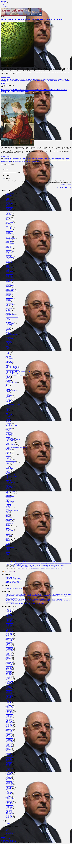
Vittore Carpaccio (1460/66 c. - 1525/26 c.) (21, 161)
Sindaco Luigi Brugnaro (58, 80)
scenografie (8, 516)
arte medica (8, 272)
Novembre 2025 (9, 620)
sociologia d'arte (9, 529)
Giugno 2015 (9, 778)
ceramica (8, 329)
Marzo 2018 (9, 736)
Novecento (8, 473)
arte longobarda (9, 271)
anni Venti (8, 214)
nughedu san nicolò (10, 475)
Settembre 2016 (9, 759)
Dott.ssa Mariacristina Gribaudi (34, 160)
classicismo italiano (10, 336)
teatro (7, 542)
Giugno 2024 (9, 642)
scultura (8, 518)
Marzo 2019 (9, 721)
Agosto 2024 (9, 639)
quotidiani (8, 505)
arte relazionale (9, 290)
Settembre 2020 (9, 698)
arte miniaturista (9, 276)
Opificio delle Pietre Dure (12, 476)
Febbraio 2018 (9, 738)
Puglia (7, 500)
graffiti (7, 391)
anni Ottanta (9, 208)
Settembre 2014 (9, 789)
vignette (8, 555)
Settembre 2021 (9, 683)
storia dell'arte (21, 160)
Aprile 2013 (9, 811)
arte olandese (9, 281)
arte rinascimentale (10, 291)
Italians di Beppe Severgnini (12, 581)
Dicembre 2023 (9, 649)
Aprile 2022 (9, 674)
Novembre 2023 (9, 650)
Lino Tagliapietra (21, 80)
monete (7, 452)
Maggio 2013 (9, 810)
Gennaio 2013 (9, 815)
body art (8, 315)
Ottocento (8, 478)
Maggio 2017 (9, 749)
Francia (7, 377)
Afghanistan (9, 195)
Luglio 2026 (9, 610)
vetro (66, 80)
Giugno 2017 (9, 748)
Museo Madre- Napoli (11, 461)
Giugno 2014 (9, 793)
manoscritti (8, 432)
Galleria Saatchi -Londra (11, 382)
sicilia (7, 528)
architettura (8, 221)
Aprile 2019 (9, 720)
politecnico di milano (10, 491)
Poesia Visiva (9, 490)
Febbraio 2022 (9, 677)
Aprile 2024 (9, 644)
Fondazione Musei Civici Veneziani (49, 160)
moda (7, 448)
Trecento (8, 545)
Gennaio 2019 (9, 724)
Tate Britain (8, 540)
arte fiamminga (9, 256)
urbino (7, 550)
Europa (7, 353)
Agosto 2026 (9, 609)
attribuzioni (8, 306)
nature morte (9, 467)
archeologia (8, 219)
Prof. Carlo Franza (48, 80)
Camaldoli (8, 319)
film (7, 365)
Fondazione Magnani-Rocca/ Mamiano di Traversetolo (18, 371)
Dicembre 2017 (9, 740)
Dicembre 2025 (9, 619)
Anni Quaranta (9, 209)
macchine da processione (11, 425)
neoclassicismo (9, 468)
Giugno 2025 (9, 626)
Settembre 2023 (9, 653)
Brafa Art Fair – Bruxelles (12, 317)
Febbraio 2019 (9, 722)
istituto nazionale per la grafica (13, 404)
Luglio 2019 (9, 716)
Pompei (8, 495)
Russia (7, 514)
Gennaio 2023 (9, 663)
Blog (4, 4)
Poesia (7, 488)
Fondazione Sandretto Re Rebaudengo (14, 375)
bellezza (24, 158)
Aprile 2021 (9, 690)
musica (7, 463)
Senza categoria (9, 523)
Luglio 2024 (9, 640)
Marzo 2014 (9, 797)
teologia (8, 543)
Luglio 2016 (9, 762)
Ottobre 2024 (9, 637)
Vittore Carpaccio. (36, 161)
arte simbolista (9, 298)
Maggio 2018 (9, 734)
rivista (7, 512)
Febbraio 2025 (9, 631)
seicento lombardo (10, 521)
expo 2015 (8, 356)
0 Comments (3, 83)
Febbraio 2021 (9, 692)
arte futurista (9, 261)
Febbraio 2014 (9, 798)
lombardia (8, 420)
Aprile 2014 (9, 796)
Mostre (44, 79)
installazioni (8, 400)
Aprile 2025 (9, 629)
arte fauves (8, 255)
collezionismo (9, 337)
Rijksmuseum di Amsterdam (12, 510)
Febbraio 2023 (9, 662)
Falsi (7, 357)
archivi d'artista (9, 222)
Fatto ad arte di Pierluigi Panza (13, 578)
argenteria (11, 227)
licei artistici (8, 415)
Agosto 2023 (9, 654)
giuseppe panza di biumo (11, 390)
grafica (7, 392)
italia (41, 79)
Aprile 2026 (9, 614)
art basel (8, 223)
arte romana (8, 293)
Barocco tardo (9, 308)
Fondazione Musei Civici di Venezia (9, 80)
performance (9, 483)
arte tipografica (9, 303)
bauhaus (8, 309)
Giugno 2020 (9, 702)
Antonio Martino (10, 577)
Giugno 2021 (9, 687)
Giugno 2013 (9, 808)
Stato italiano (60, 79)
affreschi (8, 194)
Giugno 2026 (9, 611)
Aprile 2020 (9, 705)
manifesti (8, 430)
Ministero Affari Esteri (11, 444)
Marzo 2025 (9, 630)
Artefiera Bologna (10, 304)
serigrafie (8, 524)
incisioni (11, 358)
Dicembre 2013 (9, 801)
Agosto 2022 (9, 669)
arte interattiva (9, 267)
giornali (8, 389)
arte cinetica (11, 243)
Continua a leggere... (5, 77)
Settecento (8, 525)
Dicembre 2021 (9, 679)
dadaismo (8, 344)
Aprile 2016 (9, 765)
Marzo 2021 (9, 691)
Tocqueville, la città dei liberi (12, 582)
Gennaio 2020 (9, 709)
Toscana (8, 544)
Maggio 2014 (9, 794)
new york (8, 471)
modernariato (9, 449)
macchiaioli (8, 424)
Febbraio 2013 (9, 813)
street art (8, 539)
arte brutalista (9, 236)
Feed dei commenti (10, 832)
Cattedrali (8, 328)
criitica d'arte (33, 79)
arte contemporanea (25, 79)
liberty (7, 411)
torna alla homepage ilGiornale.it (8, 840)
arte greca (8, 265)
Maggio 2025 (9, 628)
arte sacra (8, 296)
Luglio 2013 (9, 807)
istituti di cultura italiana (11, 402)
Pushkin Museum (10, 501)
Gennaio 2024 (9, 648)
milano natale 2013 (10, 440)
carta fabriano (9, 324)
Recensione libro (10, 507)
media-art (8, 437)
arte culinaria (9, 239)
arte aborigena (9, 229)
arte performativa (10, 285)
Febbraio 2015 (9, 783)
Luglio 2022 (9, 671)
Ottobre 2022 (9, 667)
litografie (8, 419)
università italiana (10, 549)
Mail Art (8, 429)
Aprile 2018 (9, 735)
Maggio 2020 (9, 703)
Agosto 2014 (9, 791)
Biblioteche (8, 313)
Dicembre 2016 (9, 755)
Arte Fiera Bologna (10, 257)
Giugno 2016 (9, 763)
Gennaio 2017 (9, 754)
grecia (7, 394)
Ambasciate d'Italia (10, 197)
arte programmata (10, 289)
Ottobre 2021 (9, 682)
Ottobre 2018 (9, 728)
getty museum (9, 387)
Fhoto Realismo (9, 362)
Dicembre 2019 (9, 710)
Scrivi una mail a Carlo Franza (64, 187)
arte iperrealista (9, 269)
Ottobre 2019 (9, 712)
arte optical (8, 282)
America (8, 198)
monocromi (8, 453)
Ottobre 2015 (9, 773)
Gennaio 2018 (9, 739)
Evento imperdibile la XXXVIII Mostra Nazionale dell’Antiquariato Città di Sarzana (25, 603)
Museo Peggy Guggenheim (12, 462)
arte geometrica (9, 262)
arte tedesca (8, 300)
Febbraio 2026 (9, 616)
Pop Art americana (10, 496)
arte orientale (9, 284)
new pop (8, 469)
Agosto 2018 (9, 730)
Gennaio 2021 (9, 693)
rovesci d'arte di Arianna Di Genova (14, 588)
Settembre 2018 (9, 729)
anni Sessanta (9, 210)
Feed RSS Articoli (5, 841)
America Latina (9, 200)
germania (8, 386)
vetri (65, 79)
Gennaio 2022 (9, 678)
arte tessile (8, 301)
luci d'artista (8, 423)
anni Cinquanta (9, 203)
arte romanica (9, 294)
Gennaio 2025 (9, 633)
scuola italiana (9, 519)
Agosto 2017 (9, 745)
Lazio (7, 409)
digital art (8, 347)
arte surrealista (9, 299)
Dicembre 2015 (9, 770)
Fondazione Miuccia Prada (12, 373)
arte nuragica (9, 280)
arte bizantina (9, 234)
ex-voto (8, 354)
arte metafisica (9, 274)
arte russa (8, 295)
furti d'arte (8, 380)
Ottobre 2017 (9, 743)
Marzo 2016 (9, 767)
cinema (7, 332)
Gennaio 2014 (9, 800)
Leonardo (8, 410)
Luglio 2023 (9, 655)
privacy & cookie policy (6, 838)
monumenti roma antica (11, 454)
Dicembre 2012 (9, 816)
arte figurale (8, 258)
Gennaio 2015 (9, 784)
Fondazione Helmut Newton (12, 368)
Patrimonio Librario (10, 482)
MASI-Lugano (9, 434)
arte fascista (8, 253)
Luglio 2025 (9, 625)
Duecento (8, 351)
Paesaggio (8, 480)
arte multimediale (10, 279)
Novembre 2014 (9, 787)
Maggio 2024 (9, 643)
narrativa (8, 464)
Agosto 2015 (9, 776)
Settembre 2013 (9, 805)
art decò (8, 224)
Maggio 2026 (9, 612)
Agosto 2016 (9, 760)
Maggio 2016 (9, 764)
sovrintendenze (9, 530)
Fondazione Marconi (10, 372)
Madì (7, 427)
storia (7, 536)
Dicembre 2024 (9, 634)
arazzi (7, 218)
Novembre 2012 (9, 817)
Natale (7, 466)
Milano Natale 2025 (10, 442)
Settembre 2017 (9, 744)
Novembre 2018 (9, 726)
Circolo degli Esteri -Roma (12, 334)
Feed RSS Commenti (13, 841)
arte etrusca (8, 252)
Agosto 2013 (9, 806)
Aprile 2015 (9, 781)
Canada (8, 320)
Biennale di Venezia (10, 314)
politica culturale (53, 79)
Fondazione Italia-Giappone (12, 370)
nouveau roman (9, 472)
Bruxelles (8, 318)
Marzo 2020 (9, 706)
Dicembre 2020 (9, 695)
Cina (7, 330)
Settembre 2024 (9, 638)
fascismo (8, 360)
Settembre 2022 (9, 668)
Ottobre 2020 (9, 697)
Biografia (5, 6)
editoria (7, 352)
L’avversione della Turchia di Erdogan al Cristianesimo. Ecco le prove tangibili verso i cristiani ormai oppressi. (40, 565)
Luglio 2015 (9, 777)
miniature (8, 443)
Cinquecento (34, 158)
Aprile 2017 (9, 750)
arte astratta (8, 233)
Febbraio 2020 (9, 707)
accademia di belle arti (10, 158)
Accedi (7, 829)
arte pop (8, 286)
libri (7, 413)
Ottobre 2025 (9, 621)
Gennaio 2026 (9, 618)
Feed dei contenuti (10, 830)
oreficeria (8, 477)
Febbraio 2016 (9, 768)
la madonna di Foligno (11, 406)
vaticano (8, 552)
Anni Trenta (9, 213)
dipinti (49, 158)
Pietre (7, 485)
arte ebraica (8, 246)
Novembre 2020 (9, 696)
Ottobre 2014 (9, 788)
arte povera (8, 287)
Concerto (8, 339)
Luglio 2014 (9, 792)
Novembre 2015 (9, 772)
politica (7, 492)
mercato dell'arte (9, 438)
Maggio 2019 (9, 719)
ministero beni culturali (60, 158)
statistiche (8, 534)
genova (7, 385)
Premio (7, 499)
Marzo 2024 (9, 645)
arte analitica (9, 232)
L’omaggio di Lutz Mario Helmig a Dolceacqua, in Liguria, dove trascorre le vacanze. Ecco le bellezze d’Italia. (36, 561)
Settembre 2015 (9, 774)
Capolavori (28, 158)
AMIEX (8, 202)
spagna (7, 531)
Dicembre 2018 (9, 725)
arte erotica (8, 250)
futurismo (8, 381)
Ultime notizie (10, 571)
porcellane (8, 497)
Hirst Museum (9, 395)
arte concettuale (9, 237)
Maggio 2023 (9, 658)
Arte (19, 79)
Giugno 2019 (9, 717)
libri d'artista (9, 414)
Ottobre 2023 (9, 652)
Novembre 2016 (9, 757)
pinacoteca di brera (10, 486)
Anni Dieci (8, 204)
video (7, 554)
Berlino (7, 312)
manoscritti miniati (10, 433)
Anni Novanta (15, 79)
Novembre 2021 (9, 681)
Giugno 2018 (9, 733)
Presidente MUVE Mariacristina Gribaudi (34, 80)
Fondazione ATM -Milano (12, 366)
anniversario (9, 215)
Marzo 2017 (9, 752)
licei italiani (8, 416)
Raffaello (8, 506)
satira (7, 515)
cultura (37, 79)
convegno (8, 341)
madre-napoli (9, 428)
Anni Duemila (8, 79)
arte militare (8, 275)
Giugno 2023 (9, 657)
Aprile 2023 (9, 659)
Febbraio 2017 (9, 753)
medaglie (8, 435)
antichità (17, 158)
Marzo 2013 (9, 812)
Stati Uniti (8, 533)
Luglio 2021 (9, 686)
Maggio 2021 (9, 688)
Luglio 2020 (9, 701)
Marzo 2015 (9, 782)
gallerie (7, 384)
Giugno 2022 (9, 672)
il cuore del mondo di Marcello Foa (14, 580)
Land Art (8, 408)
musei (47, 79)
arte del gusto (9, 241)
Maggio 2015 (9, 779)
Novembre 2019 (9, 711)
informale (8, 399)
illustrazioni (8, 396)
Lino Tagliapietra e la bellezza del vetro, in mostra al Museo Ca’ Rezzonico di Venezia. (32, 19)
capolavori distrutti (10, 323)
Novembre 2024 (9, 635)
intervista (8, 401)
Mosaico (8, 456)
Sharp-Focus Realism (11, 526)
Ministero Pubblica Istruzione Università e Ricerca (17, 447)
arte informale (9, 266)
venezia (9, 161)
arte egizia (8, 247)
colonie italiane (9, 338)
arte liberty (8, 270)
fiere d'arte (8, 363)
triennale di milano (10, 547)
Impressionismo (9, 397)
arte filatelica (9, 260)
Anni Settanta (9, 212)
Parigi (7, 481)
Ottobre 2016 (9, 758)
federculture (8, 361)
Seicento (8, 520)
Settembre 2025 (9, 623)
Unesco (8, 548)
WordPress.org (9, 833)
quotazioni (8, 504)
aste (7, 305)
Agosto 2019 (9, 715)
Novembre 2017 (9, 741)
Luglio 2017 (9, 746)
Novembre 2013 (9, 802)
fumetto (8, 378)
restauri (7, 509)
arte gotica (8, 263)
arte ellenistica (9, 248)
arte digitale (8, 242)
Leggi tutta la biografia (65, 184)
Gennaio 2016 (9, 769)
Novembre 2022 (9, 666)
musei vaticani (9, 459)
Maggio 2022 (9, 673)
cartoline (8, 327)
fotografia (8, 376)
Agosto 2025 (9, 624)
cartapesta (8, 325)
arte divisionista (9, 245)
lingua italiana (9, 418)
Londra (7, 421)
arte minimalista (9, 277)
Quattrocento (9, 502)
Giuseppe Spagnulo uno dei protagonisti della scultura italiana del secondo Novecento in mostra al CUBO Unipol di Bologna (34, 599)
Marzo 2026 (9, 615)
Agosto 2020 (9, 700)
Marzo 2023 (9, 661)
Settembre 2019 (9, 714)
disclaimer (3, 837)
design (7, 346)
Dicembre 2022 (9, 664)
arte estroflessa (9, 251)
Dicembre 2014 (9, 786)
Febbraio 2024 (9, 647)
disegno (52, 158)
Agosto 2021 (9, 685)
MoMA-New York (10, 451)
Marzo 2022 (9, 676)
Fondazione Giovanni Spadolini (13, 367)
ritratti (7, 511)
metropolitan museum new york (13, 439)
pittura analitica (9, 487)
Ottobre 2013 (9, 803)
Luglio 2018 (9, 731)
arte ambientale (9, 231)
